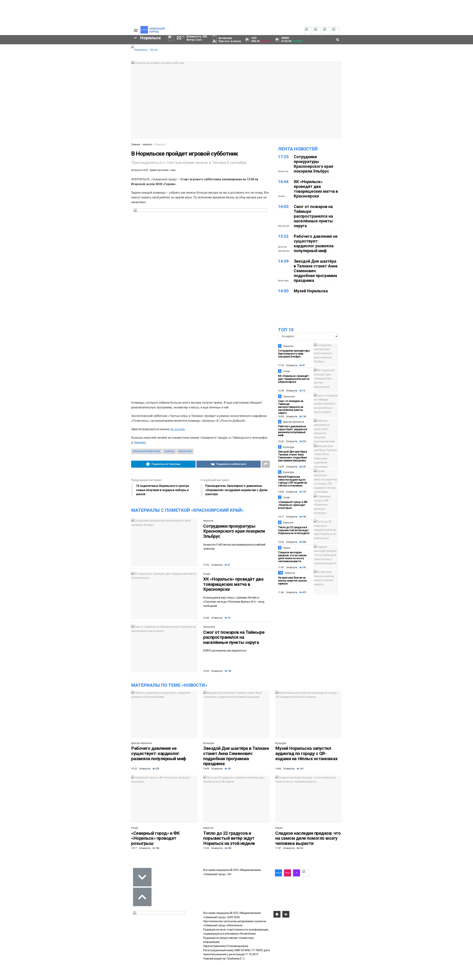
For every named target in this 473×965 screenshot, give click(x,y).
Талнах (169, 451)
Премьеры (80, 46)
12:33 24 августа (287, 542)
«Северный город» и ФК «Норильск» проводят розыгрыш (292, 504)
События (79, 53)
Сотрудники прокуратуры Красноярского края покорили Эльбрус (234, 531)
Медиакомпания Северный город (60, 83)
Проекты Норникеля (56, 47)
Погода (109, 69)
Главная (135, 144)
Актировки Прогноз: (229, 40)
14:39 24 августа (287, 466)
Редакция (111, 47)
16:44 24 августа (212, 618)
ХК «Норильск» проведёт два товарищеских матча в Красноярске (233, 584)
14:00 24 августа (287, 492)
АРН (98, 83)
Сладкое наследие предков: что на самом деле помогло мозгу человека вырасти (292, 557)
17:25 (283, 156)
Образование (113, 90)
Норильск (22, 77)
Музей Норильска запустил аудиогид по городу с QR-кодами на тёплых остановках (292, 481)
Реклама (110, 50)
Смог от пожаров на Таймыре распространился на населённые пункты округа (234, 637)
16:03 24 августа (212, 671)
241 (304, 466)
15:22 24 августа (287, 441)
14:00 (283, 291)
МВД (66, 90)
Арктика (87, 90)
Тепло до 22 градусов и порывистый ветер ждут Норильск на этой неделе (293, 530)
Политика (110, 58)
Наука (286, 548)
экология (45, 90)
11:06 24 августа (287, 592)
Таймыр (112, 77)
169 (304, 492)
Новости (49, 62)
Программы (21, 58)
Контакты (110, 54)
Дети (37, 96)
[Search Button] (122, 113)
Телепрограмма (23, 47)
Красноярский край (56, 77)
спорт (23, 90)
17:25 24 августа (212, 565)
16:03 (283, 206)
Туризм (57, 96)
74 (228, 618)
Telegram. (140, 442)
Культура (283, 280)
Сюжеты (19, 54)
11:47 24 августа (287, 567)
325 (304, 441)
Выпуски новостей (25, 50)
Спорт (206, 574)
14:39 (283, 261)
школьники (18, 83)
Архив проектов (54, 58)
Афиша (17, 96)
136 (229, 671)
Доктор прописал (284, 249)
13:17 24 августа (287, 516)
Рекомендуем (82, 50)
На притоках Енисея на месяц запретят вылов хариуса (292, 580)
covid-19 (88, 77)
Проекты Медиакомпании (54, 52)
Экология (209, 627)
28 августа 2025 (139, 170)
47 (228, 565)
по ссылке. (177, 429)
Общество (160, 144)
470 (304, 592)
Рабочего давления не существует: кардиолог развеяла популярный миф (316, 243)
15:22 (283, 236)
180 (304, 516)
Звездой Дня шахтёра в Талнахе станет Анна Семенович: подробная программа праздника (315, 271)
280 (304, 542)
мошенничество (85, 96)
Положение (81, 57)
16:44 (283, 181)
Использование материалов (114, 64)
